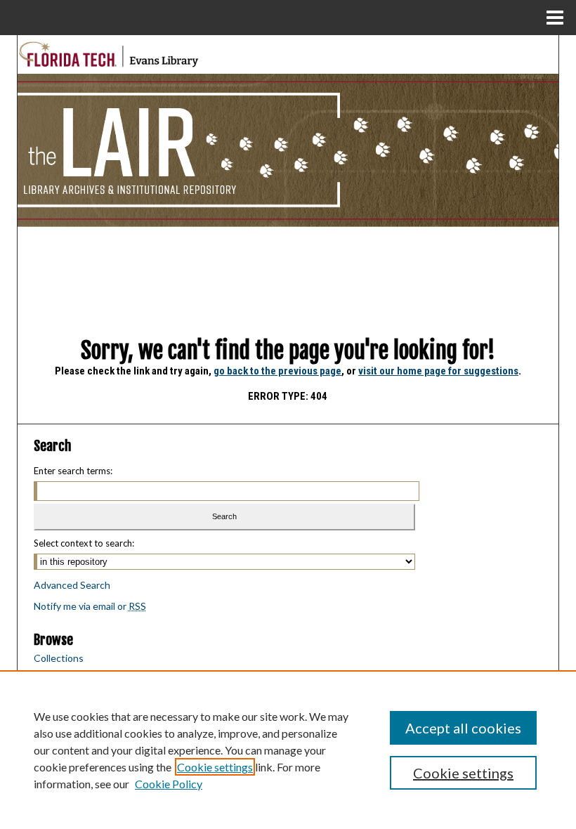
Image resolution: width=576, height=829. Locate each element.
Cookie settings (215, 766)
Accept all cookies (463, 727)
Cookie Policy (168, 783)
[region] (288, 749)
